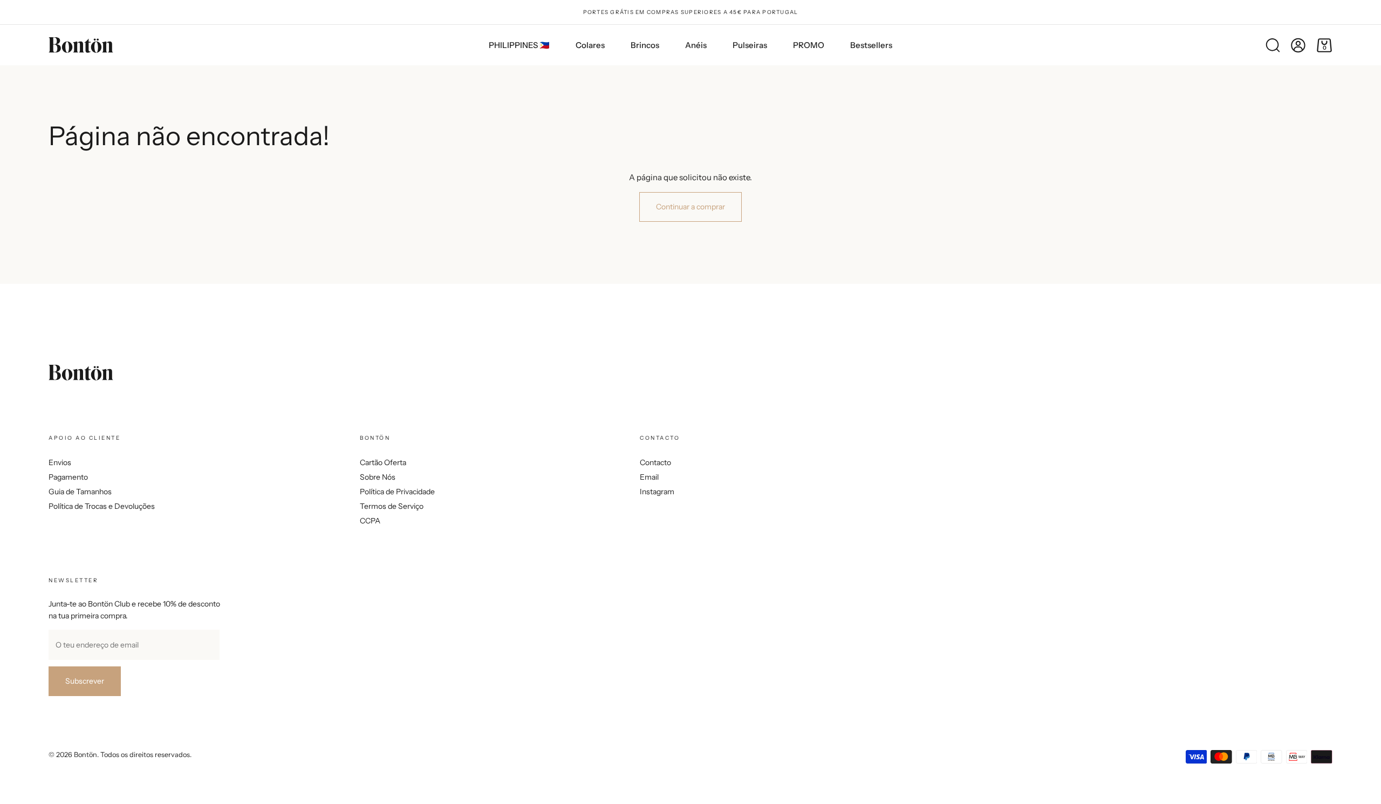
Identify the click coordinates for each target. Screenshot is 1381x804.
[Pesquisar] (1272, 45)
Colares (590, 45)
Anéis (696, 45)
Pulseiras (750, 45)
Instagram (657, 491)
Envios (60, 462)
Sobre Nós (377, 477)
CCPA (370, 521)
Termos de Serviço (391, 506)
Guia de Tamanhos (80, 491)
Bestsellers (871, 45)
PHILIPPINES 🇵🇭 (519, 45)
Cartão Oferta (383, 462)
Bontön (85, 755)
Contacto (655, 462)
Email (649, 477)
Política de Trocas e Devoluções (102, 506)
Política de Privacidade (397, 491)
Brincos (645, 45)
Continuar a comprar (690, 207)
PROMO (808, 45)
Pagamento (68, 477)
